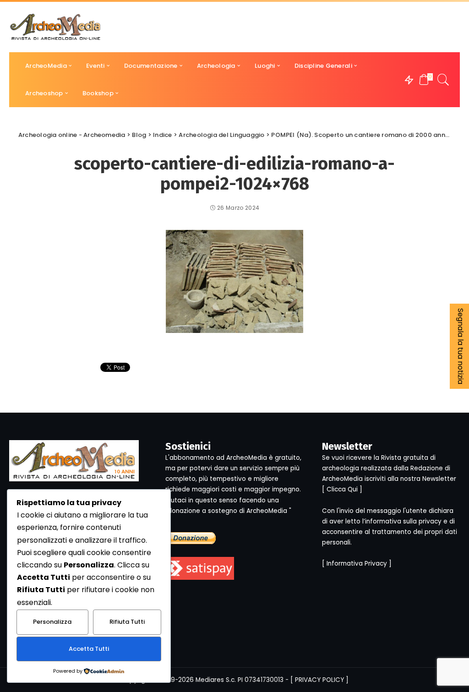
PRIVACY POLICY (319, 680)
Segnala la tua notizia (460, 346)
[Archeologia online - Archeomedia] (55, 27)
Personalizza (52, 621)
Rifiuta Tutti (127, 621)
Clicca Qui (342, 489)
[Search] (443, 79)
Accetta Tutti (89, 648)
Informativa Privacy (357, 563)
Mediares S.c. (216, 680)
